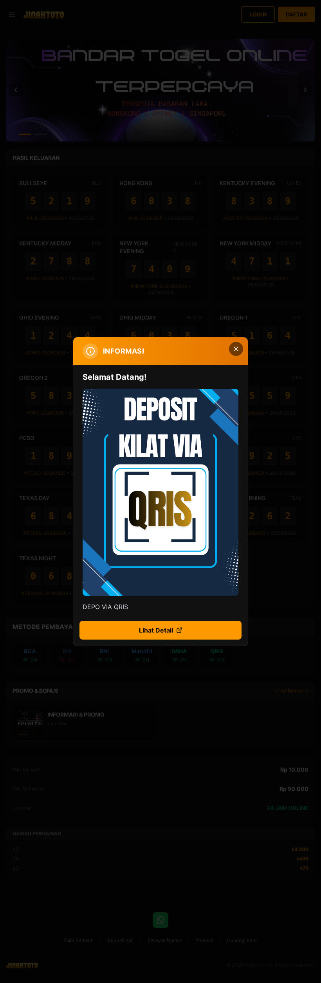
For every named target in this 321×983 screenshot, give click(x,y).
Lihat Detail (156, 630)
